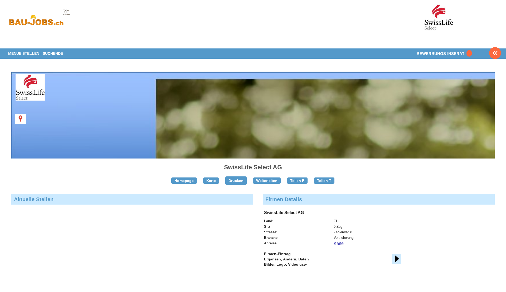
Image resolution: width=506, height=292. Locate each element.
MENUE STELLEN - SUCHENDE (35, 53)
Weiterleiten (267, 181)
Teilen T (324, 181)
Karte (211, 181)
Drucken (236, 181)
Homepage (184, 181)
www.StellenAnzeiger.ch (39, 19)
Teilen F (297, 181)
